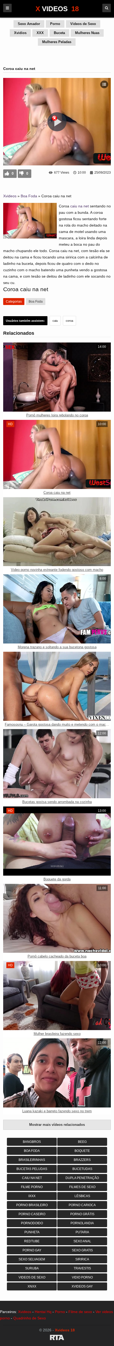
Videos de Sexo (83, 24)
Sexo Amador (29, 24)
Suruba (32, 1268)
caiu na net (79, 206)
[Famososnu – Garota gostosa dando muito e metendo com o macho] (57, 686)
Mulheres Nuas (87, 33)
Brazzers (82, 1160)
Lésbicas (82, 1196)
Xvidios (20, 33)
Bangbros (32, 1142)
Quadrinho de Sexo (29, 1318)
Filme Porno (32, 1187)
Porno (55, 24)
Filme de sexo (80, 1312)
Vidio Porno (82, 1277)
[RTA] (57, 1338)
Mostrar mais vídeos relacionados (57, 1125)
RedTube (32, 1241)
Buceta (59, 33)
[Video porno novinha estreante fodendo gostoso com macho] (57, 531)
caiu (55, 320)
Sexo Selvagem (32, 1259)
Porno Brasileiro (32, 1205)
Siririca (82, 1259)
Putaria (82, 1232)
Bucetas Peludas (31, 1169)
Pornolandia (82, 1223)
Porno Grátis (82, 1214)
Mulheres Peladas (56, 42)
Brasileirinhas (32, 1160)
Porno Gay (32, 1250)
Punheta (32, 1232)
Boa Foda (29, 196)
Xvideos (9, 196)
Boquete (82, 1151)
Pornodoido (32, 1223)
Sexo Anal (82, 1241)
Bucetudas (82, 1169)
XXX (40, 33)
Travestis (82, 1268)
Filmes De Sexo (82, 1187)
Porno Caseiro (32, 1214)
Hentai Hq (43, 1312)
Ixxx (32, 1196)
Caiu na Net (32, 1178)
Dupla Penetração (82, 1178)
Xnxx (32, 1286)
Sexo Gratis (82, 1250)
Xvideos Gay (82, 1286)
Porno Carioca (82, 1205)
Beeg (82, 1142)
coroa (69, 320)
